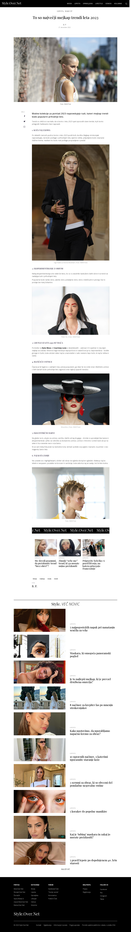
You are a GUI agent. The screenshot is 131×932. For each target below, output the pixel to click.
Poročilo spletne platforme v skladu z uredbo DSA (98, 925)
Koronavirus (52, 895)
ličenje (35, 579)
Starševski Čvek (53, 889)
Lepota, (60, 11)
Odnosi (108, 3)
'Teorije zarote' (53, 892)
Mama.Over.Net (19, 905)
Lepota (77, 3)
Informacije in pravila (60, 925)
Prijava (85, 889)
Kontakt (38, 925)
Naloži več (65, 869)
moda (49, 579)
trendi (56, 579)
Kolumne (118, 3)
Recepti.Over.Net (19, 892)
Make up (68, 11)
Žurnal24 (17, 895)
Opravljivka (88, 3)
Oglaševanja (47, 925)
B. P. (64, 24)
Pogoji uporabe (75, 925)
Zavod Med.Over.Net (21, 902)
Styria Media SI (19, 899)
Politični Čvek (52, 899)
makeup (42, 579)
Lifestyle (99, 3)
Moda (69, 3)
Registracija (87, 892)
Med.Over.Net (18, 889)
